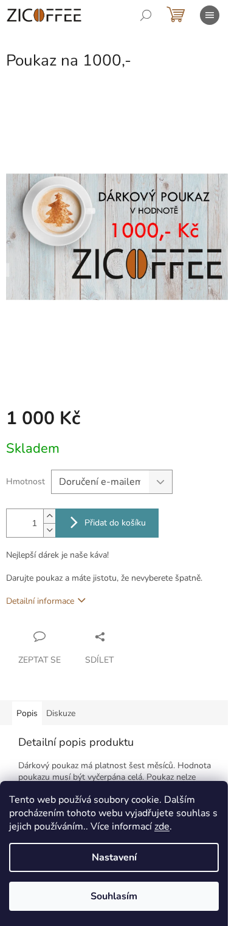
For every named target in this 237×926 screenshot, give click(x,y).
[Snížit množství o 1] (49, 530)
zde (162, 826)
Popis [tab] (27, 713)
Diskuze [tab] (60, 713)
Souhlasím (114, 896)
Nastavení (114, 857)
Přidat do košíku (115, 523)
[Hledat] (146, 15)
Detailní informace (40, 601)
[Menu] (209, 15)
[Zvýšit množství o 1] (49, 516)
